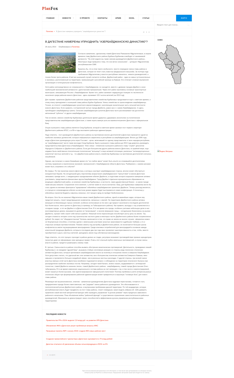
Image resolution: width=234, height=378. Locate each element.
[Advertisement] (172, 116)
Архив (118, 18)
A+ (143, 32)
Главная (50, 18)
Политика (49, 31)
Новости (66, 18)
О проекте (85, 18)
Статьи (145, 18)
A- (149, 32)
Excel (132, 18)
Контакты (102, 18)
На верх (52, 355)
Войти (184, 18)
